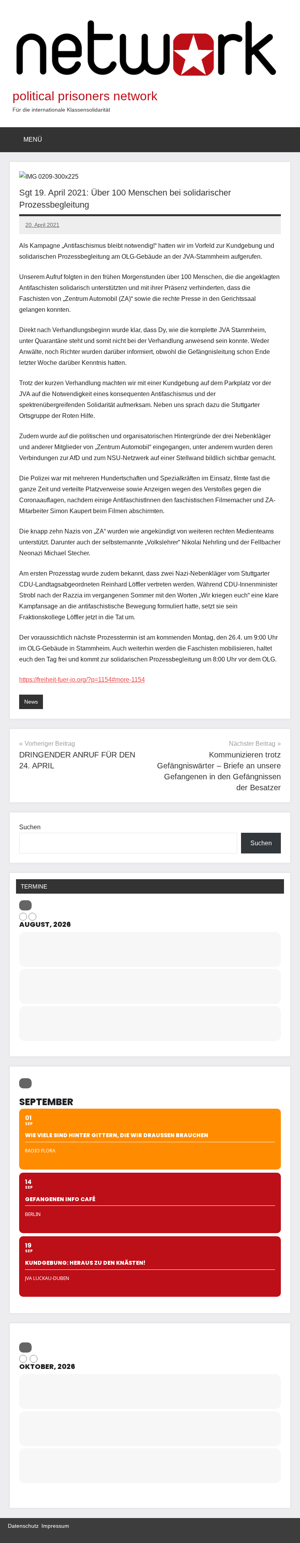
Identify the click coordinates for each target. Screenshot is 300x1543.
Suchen (30, 827)
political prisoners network (84, 96)
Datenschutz (23, 1526)
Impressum (55, 1526)
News (31, 702)
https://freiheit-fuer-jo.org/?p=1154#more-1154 (82, 679)
